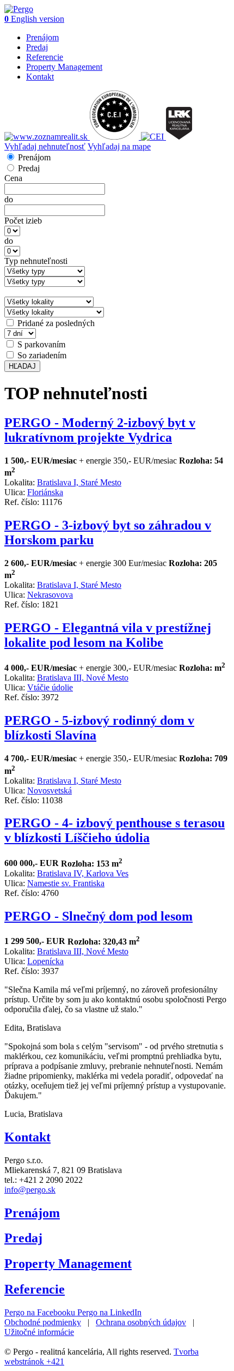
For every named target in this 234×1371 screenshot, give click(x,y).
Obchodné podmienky (42, 1322)
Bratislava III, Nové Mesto (82, 677)
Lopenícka (45, 961)
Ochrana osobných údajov (141, 1322)
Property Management (64, 66)
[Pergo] (18, 9)
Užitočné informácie (39, 1332)
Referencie (44, 57)
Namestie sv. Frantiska (65, 883)
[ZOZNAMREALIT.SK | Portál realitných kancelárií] (47, 136)
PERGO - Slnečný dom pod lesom (98, 916)
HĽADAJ (22, 366)
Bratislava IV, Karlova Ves (82, 873)
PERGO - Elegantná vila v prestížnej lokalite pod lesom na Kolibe (107, 635)
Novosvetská (49, 790)
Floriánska (45, 492)
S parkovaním (41, 344)
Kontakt (40, 76)
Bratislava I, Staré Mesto (79, 482)
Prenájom (42, 37)
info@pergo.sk (30, 1189)
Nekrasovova (50, 594)
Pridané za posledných (56, 323)
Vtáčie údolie (50, 687)
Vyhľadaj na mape (119, 146)
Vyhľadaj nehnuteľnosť (44, 146)
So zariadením (41, 355)
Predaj (37, 47)
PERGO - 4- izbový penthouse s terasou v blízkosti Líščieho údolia (114, 830)
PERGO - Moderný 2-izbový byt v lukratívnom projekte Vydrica (99, 430)
